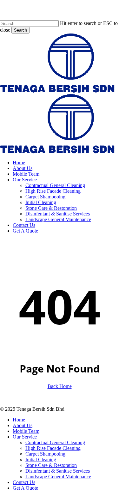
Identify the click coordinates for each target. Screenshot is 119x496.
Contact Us (24, 482)
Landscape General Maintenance (58, 476)
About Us (22, 425)
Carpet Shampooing (45, 454)
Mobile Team (26, 431)
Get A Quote (25, 488)
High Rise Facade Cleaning (53, 448)
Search (20, 30)
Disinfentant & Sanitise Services (57, 471)
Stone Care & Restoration (51, 465)
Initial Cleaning (40, 459)
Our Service (25, 436)
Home (19, 419)
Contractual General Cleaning (55, 442)
